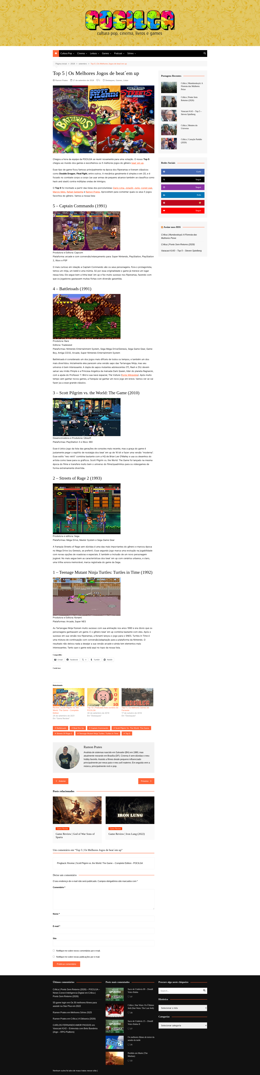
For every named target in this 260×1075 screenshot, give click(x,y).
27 (131, 1029)
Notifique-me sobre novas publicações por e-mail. (78, 957)
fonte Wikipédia (130, 375)
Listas (125, 80)
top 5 (127, 733)
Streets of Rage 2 (64, 733)
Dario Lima (118, 188)
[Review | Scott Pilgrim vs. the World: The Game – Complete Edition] (68, 697)
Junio (137, 188)
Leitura (93, 53)
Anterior (62, 781)
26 (131, 1045)
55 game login (59, 1002)
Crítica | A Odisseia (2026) (83, 1019)
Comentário (59, 887)
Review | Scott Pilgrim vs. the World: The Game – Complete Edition (66, 710)
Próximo (144, 781)
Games (105, 53)
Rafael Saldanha (75, 191)
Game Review (62, 829)
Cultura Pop (66, 53)
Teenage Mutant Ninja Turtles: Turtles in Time (98, 733)
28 (131, 1013)
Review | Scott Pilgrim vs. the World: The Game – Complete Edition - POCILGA (105, 863)
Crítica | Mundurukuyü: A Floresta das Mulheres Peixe (192, 86)
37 (131, 997)
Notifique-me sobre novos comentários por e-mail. (78, 951)
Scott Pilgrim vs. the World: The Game (132, 728)
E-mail (56, 926)
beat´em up (137, 163)
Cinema (81, 53)
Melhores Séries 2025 (81, 1012)
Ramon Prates (61, 80)
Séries (130, 53)
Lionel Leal (146, 188)
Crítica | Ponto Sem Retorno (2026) (178, 244)
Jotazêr (129, 188)
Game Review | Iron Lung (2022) (126, 833)
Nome (56, 914)
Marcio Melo (59, 191)
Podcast (118, 53)
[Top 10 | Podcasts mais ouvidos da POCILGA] (103, 697)
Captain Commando (99, 728)
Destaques (110, 80)
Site (54, 938)
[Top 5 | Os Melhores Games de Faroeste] (137, 697)
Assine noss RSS (172, 227)
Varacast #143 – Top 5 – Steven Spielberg (181, 251)
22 (131, 1061)
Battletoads (61, 728)
